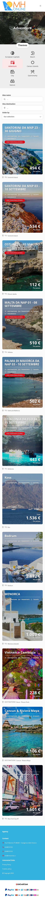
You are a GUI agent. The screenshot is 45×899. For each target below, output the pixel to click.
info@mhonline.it (10, 856)
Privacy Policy (6, 865)
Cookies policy (6, 869)
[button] (40, 5)
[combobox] (22, 108)
